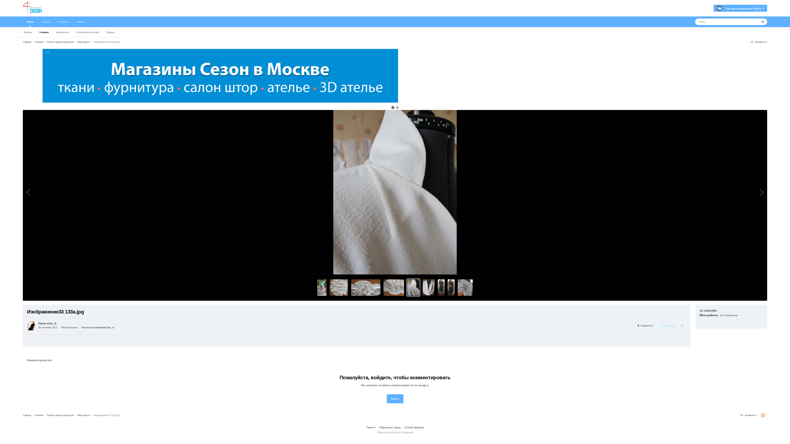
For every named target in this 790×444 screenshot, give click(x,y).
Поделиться (646, 325)
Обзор (30, 22)
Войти (395, 398)
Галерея (44, 32)
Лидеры (111, 32)
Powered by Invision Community (395, 432)
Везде (749, 21)
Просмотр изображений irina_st (97, 327)
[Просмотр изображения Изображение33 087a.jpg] (451, 287)
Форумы (27, 32)
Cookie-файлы (414, 427)
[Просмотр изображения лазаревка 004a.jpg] (465, 287)
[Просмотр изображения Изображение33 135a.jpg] (393, 287)
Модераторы (62, 32)
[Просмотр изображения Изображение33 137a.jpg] (366, 287)
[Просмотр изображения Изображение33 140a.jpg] (339, 287)
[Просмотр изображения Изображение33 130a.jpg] (428, 287)
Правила (45, 22)
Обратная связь (390, 427)
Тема (370, 427)
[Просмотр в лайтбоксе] (395, 192)
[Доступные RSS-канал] (763, 415)
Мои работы (709, 315)
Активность (64, 22)
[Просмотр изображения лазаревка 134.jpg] (322, 287)
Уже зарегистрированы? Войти (744, 8)
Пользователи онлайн (88, 32)
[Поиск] (763, 21)
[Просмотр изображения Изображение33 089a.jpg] (441, 287)
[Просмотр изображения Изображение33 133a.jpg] (413, 287)
